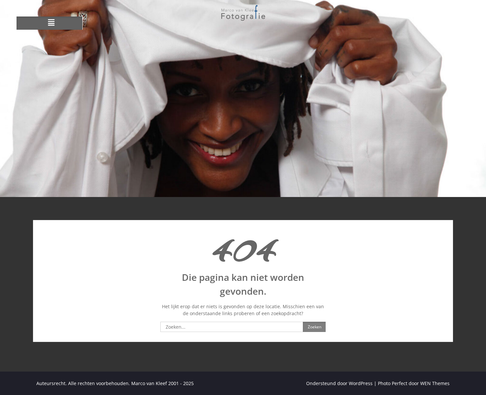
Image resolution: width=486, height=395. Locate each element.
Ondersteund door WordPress (339, 383)
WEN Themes (435, 383)
